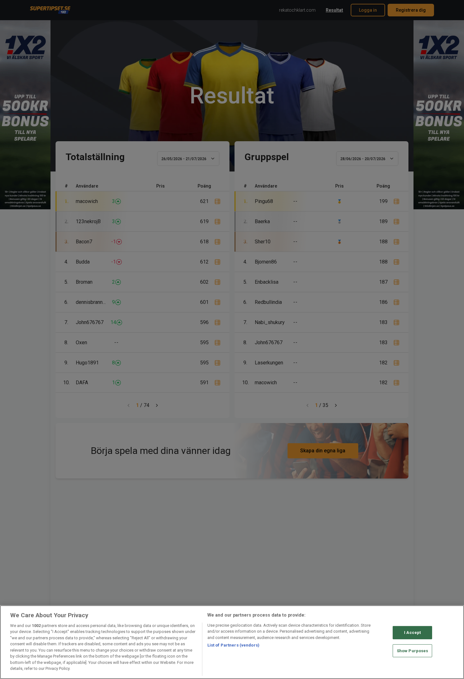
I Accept (412, 632)
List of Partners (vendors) (233, 645)
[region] (232, 642)
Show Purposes (412, 650)
